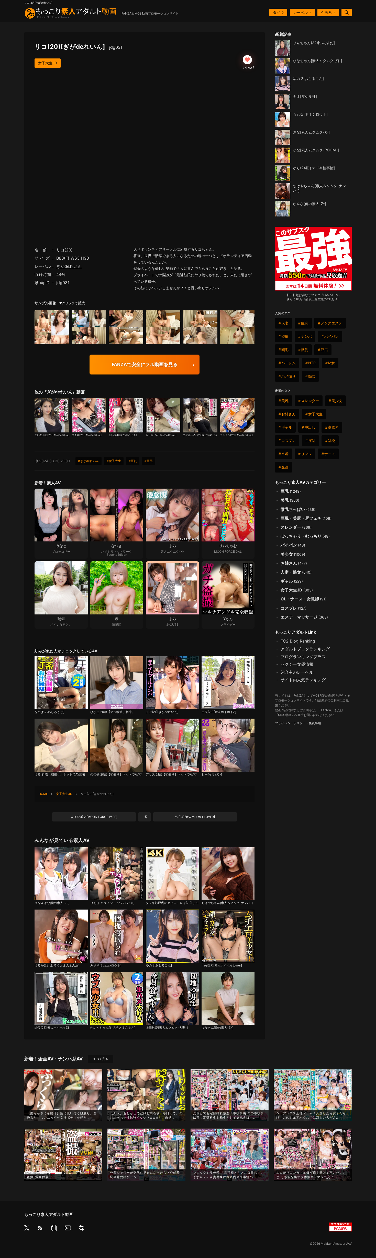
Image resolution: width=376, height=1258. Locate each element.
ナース (329, 454)
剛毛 (285, 349)
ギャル (286, 427)
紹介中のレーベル (297, 672)
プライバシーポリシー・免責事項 (298, 723)
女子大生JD (47, 63)
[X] (26, 1228)
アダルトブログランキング (305, 648)
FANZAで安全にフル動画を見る (145, 364)
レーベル (300, 12)
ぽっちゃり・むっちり (305, 536)
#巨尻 (149, 461)
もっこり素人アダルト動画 (48, 1214)
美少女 (336, 400)
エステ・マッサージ (304, 617)
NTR (312, 363)
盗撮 (285, 336)
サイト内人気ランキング (303, 679)
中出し (310, 427)
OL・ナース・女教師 (304, 598)
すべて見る (100, 1059)
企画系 (326, 12)
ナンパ (306, 336)
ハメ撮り (288, 376)
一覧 (144, 817)
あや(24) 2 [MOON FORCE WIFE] (94, 817)
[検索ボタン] (346, 12)
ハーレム (288, 363)
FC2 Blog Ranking (298, 641)
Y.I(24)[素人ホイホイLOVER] (195, 817)
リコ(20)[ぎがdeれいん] (78, 46)
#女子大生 (114, 461)
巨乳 (304, 323)
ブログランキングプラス (303, 656)
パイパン (331, 336)
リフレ (306, 454)
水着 (285, 454)
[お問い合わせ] (68, 1228)
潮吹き (333, 427)
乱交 (331, 440)
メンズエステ (331, 323)
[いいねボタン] (247, 59)
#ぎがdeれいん (88, 461)
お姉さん (288, 414)
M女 (331, 363)
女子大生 (315, 414)
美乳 (285, 400)
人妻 (285, 323)
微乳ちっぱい (298, 509)
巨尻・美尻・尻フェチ (306, 518)
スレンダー (310, 400)
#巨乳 (133, 461)
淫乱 (311, 440)
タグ (276, 12)
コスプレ (288, 440)
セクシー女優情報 (297, 664)
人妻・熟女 (296, 572)
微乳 (304, 349)
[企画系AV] (82, 1228)
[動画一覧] (54, 1228)
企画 (285, 467)
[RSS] (40, 1228)
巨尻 (324, 349)
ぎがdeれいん (69, 266)
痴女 (311, 376)
